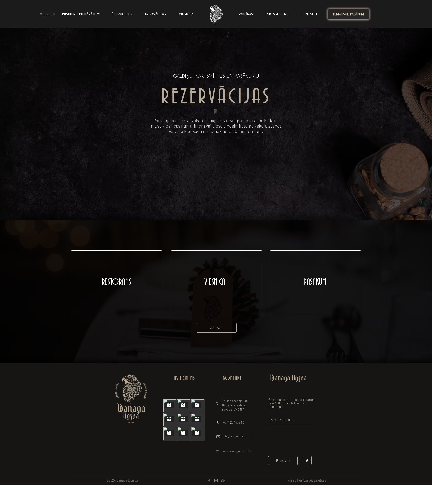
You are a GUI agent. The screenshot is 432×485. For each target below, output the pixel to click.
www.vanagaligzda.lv (237, 451)
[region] (116, 283)
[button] (216, 328)
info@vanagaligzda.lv (237, 436)
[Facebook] (209, 480)
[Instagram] (216, 480)
